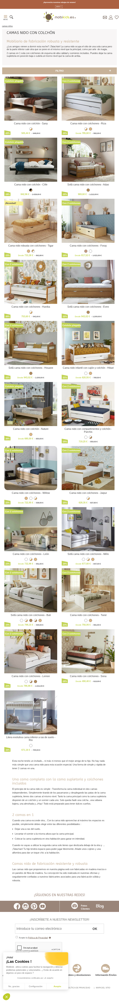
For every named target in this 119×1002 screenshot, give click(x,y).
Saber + (59, 6)
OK (95, 928)
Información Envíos (106, 975)
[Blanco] (90, 251)
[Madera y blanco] (33, 251)
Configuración (35, 986)
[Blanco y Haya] (35, 498)
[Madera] (85, 251)
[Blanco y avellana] (90, 437)
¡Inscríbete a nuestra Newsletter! (59, 919)
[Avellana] (88, 190)
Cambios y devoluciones (77, 975)
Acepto (57, 986)
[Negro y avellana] (30, 190)
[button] (6, 996)
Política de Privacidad (38, 938)
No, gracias (14, 986)
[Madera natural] (90, 129)
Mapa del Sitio (103, 988)
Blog (100, 906)
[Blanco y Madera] (30, 129)
